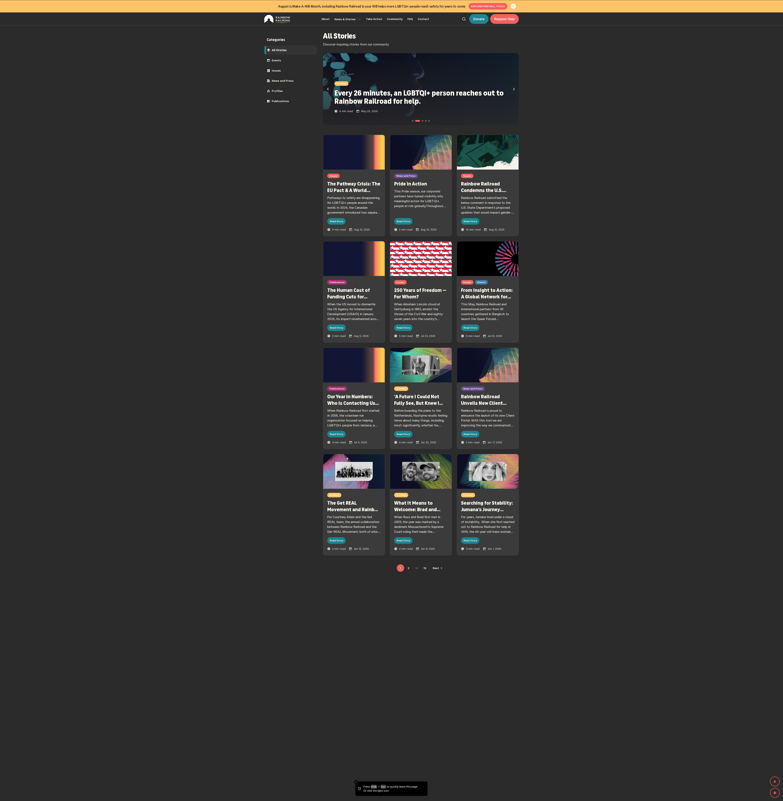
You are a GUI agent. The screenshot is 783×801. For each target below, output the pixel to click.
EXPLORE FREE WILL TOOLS (488, 6)
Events (276, 60)
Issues (276, 70)
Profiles (277, 91)
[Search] (464, 19)
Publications (280, 101)
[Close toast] (356, 782)
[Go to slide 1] (413, 121)
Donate (478, 19)
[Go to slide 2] (417, 121)
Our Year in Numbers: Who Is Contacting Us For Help (351, 403)
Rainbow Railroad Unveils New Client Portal (482, 403)
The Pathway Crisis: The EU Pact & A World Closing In (353, 190)
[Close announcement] (513, 6)
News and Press (283, 81)
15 (425, 568)
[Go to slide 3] (422, 121)
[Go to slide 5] (429, 121)
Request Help (504, 19)
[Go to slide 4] (426, 121)
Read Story (336, 221)
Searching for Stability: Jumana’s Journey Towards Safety (487, 509)
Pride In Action (410, 183)
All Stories (279, 50)
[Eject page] (775, 781)
